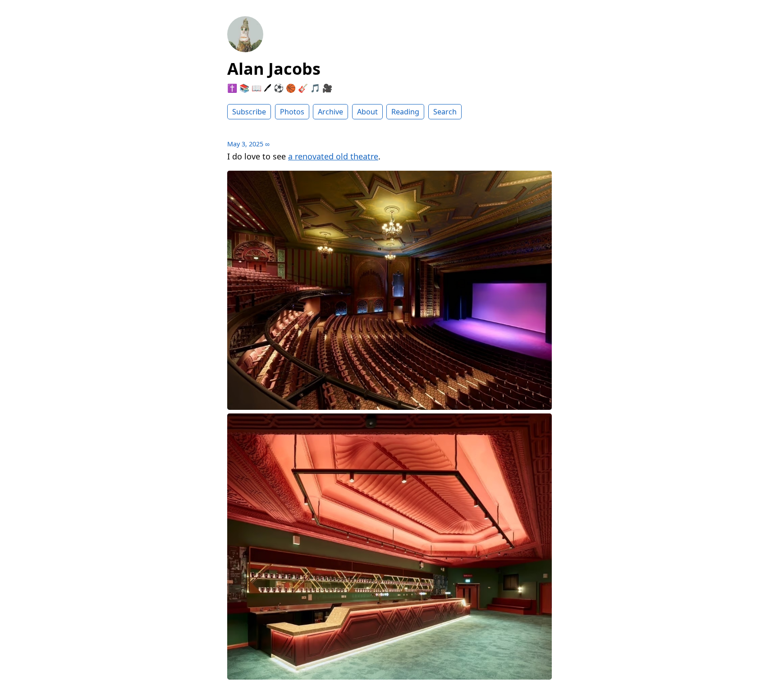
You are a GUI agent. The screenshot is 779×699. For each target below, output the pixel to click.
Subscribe (249, 112)
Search (445, 112)
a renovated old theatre (333, 156)
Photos (292, 112)
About (367, 112)
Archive (330, 112)
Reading (405, 112)
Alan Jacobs (274, 69)
